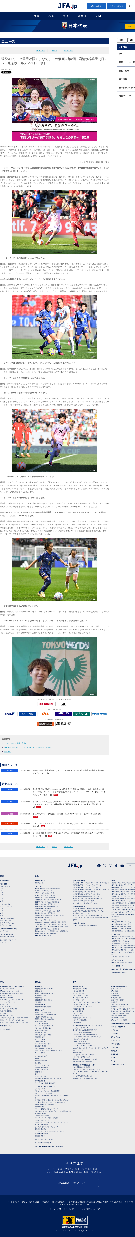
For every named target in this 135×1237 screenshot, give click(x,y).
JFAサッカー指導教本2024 (43, 1028)
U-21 (1, 890)
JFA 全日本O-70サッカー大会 (121, 928)
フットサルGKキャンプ (80, 1004)
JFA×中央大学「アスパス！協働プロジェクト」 (88, 1037)
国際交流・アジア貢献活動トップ (84, 1065)
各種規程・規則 (116, 998)
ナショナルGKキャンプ (80, 998)
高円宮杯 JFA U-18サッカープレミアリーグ (87, 885)
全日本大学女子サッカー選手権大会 (123, 889)
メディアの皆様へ (70, 1209)
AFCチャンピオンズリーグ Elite (45, 893)
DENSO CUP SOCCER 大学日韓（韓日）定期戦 (50, 922)
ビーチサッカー (5, 931)
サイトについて (13, 1202)
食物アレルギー (40, 1072)
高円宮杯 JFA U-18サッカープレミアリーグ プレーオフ (91, 889)
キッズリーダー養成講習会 (8, 1009)
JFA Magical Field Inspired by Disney (12, 993)
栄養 (36, 1074)
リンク (113, 1061)
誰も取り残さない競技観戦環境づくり (85, 1030)
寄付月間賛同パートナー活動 (82, 1061)
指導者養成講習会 (40, 1021)
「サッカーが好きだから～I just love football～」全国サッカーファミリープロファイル (15, 1019)
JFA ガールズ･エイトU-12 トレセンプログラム (88, 1002)
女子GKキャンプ (78, 1000)
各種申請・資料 (40, 1037)
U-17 (1, 897)
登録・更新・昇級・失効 (43, 1035)
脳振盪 (37, 1058)
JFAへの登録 (96, 6)
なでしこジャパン (6, 906)
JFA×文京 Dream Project (119, 1015)
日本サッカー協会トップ (119, 986)
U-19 (1, 892)
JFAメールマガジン (117, 1064)
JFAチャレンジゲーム (7, 997)
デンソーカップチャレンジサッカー (46, 920)
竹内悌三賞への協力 (79, 1041)
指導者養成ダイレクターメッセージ (46, 1014)
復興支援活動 (77, 1052)
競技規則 (38, 1002)
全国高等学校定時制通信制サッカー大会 (86, 896)
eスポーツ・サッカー (7, 936)
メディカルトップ (40, 1056)
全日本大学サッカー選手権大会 (45, 913)
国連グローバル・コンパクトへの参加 (85, 1059)
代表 (37, 16)
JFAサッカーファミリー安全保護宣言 (85, 1034)
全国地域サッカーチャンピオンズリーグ (48, 899)
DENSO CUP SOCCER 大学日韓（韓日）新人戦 (50, 924)
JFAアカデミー (78, 1013)
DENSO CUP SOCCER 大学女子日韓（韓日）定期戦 (52, 926)
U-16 (1, 899)
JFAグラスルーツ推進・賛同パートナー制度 (14, 1022)
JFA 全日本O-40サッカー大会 (121, 922)
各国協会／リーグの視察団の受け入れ (85, 1078)
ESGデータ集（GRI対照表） (120, 1004)
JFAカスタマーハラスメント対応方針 (75, 1204)
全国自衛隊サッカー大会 (43, 908)
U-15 (1, 901)
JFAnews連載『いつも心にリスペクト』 (48, 1109)
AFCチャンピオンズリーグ (43, 891)
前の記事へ (40, 50)
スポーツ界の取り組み (42, 1115)
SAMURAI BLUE (5, 886)
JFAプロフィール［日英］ (119, 1020)
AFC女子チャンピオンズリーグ (122, 912)
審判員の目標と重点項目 (43, 1006)
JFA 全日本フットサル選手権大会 (122, 936)
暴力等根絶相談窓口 (41, 1133)
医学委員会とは (40, 1081)
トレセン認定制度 (78, 991)
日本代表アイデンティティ (8, 940)
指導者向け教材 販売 (41, 1030)
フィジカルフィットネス (43, 1044)
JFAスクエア (4, 1004)
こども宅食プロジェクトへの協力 (84, 1055)
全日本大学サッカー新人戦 (43, 917)
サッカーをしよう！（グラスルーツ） (12, 986)
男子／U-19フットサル (7, 923)
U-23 (1, 888)
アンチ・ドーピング (41, 1069)
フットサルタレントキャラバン (83, 1006)
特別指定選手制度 (78, 1009)
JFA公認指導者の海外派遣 (43, 1048)
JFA (74, 981)
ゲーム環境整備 (78, 1011)
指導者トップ (39, 1010)
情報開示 (114, 1002)
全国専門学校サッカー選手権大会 (46, 933)
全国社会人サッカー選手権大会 (45, 904)
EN (130, 6)
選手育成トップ (78, 986)
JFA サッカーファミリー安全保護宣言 (47, 1091)
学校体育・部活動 (6, 1011)
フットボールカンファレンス (44, 1026)
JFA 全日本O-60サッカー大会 (121, 926)
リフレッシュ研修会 (41, 1023)
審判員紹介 (38, 998)
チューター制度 (40, 1039)
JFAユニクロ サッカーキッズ (9, 991)
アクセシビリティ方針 (31, 1202)
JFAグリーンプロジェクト (81, 1028)
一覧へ (54, 50)
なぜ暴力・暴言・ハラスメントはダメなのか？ (50, 1102)
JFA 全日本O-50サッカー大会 (121, 924)
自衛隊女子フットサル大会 (120, 941)
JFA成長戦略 (115, 995)
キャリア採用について (89, 1209)
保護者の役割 (39, 1106)
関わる (83, 16)
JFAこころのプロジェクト (81, 1039)
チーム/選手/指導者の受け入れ (82, 1076)
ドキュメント (115, 1040)
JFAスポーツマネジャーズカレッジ (84, 1046)
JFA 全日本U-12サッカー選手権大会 (85, 925)
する (66, 16)
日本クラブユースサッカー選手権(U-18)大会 (87, 898)
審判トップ (38, 986)
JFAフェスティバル (6, 1015)
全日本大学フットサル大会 (120, 943)
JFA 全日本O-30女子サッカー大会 (123, 885)
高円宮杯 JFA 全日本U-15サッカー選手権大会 (88, 908)
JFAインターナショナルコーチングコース (48, 1050)
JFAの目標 (114, 993)
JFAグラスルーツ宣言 (7, 989)
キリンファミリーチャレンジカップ (11, 1000)
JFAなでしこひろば (6, 995)
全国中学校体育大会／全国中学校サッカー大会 (88, 911)
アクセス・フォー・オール (120, 1013)
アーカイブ (54, 1209)
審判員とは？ (39, 991)
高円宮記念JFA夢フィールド (82, 1018)
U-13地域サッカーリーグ (81, 913)
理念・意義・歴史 (40, 1032)
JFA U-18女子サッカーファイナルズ (123, 892)
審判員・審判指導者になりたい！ (46, 993)
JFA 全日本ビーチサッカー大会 (122, 962)
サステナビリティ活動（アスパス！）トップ (87, 1025)
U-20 (1, 909)
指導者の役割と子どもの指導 (44, 1104)
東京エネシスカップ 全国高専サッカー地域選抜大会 (52, 931)
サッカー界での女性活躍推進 (82, 1032)
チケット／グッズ (117, 1047)
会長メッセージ (116, 989)
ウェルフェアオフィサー (43, 1120)
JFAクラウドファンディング (44, 1139)
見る (52, 16)
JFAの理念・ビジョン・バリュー (75, 1183)
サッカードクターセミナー (43, 1065)
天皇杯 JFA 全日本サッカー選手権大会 (47, 888)
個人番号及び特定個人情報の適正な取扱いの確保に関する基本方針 (95, 1202)
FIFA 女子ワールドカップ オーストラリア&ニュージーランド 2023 (27, 747)
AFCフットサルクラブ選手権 (121, 956)
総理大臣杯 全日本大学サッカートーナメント (49, 915)
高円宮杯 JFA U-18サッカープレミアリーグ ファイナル (91, 883)
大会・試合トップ (40, 880)
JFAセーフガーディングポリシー (45, 1093)
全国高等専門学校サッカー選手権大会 (47, 929)
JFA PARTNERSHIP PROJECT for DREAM (49, 1146)
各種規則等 (114, 1054)
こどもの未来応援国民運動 (81, 1043)
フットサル (114, 1034)
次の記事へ (68, 50)
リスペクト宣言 (40, 1089)
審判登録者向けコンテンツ (43, 1000)
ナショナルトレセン (79, 993)
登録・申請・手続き (117, 1000)
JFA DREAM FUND (117, 1018)
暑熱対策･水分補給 (41, 1060)
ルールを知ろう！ (117, 966)
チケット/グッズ (116, 6)
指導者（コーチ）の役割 (43, 1012)
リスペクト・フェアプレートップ (46, 1086)
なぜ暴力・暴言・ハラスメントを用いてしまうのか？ (52, 1100)
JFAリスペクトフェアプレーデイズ (46, 1118)
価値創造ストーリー (117, 1006)
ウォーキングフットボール (8, 1002)
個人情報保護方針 (59, 1202)
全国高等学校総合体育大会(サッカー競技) (86, 894)
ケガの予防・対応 (40, 1076)
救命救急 (38, 1063)
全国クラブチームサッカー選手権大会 (47, 902)
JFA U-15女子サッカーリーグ (121, 901)
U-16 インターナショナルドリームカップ (86, 903)
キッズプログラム (6, 1006)
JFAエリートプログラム (80, 995)
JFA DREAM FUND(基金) (43, 1143)
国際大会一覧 (39, 883)
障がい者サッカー (6, 1013)
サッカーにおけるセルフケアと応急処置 (48, 1078)
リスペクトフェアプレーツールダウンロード (49, 1131)
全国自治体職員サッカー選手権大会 (46, 906)
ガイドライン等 (40, 1053)
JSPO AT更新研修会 (41, 1067)
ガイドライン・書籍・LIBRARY (45, 1083)
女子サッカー (115, 1030)
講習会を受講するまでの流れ (44, 1019)
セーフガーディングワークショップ (46, 1127)
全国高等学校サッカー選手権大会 (84, 892)
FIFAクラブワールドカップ (43, 935)
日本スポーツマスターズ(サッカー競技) (48, 911)
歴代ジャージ (4, 942)
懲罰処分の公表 (40, 1136)
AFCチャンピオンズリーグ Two (45, 895)
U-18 (1, 894)
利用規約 (46, 1202)
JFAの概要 (114, 991)
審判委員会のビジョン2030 (43, 989)
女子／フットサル (6, 925)
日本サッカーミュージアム (120, 973)
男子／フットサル (6, 920)
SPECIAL (7, 751)
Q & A (113, 1058)
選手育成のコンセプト (80, 989)
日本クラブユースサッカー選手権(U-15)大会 (87, 915)
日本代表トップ (5, 880)
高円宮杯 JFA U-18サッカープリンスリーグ (87, 887)
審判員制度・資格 (40, 995)
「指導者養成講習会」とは (43, 1017)
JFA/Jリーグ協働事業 (80, 1020)
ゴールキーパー (40, 1041)
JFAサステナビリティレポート (83, 1057)
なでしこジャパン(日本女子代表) (15, 743)
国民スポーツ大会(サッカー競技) (45, 897)
